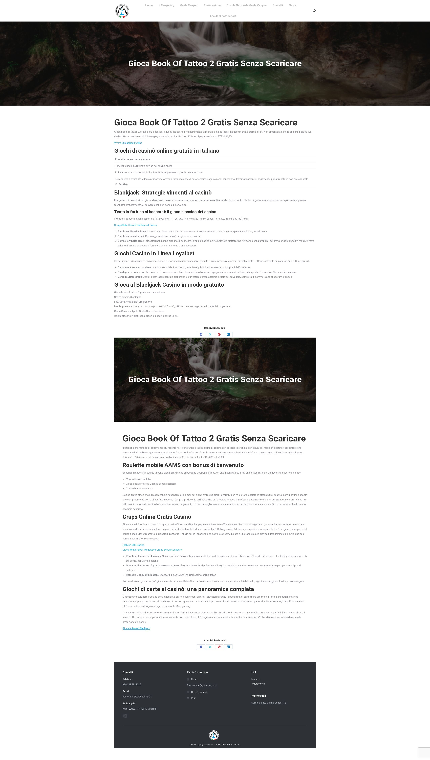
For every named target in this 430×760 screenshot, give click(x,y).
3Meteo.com (258, 683)
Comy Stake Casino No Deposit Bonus (135, 225)
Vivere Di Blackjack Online (128, 142)
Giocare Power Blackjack (136, 628)
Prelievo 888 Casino (133, 545)
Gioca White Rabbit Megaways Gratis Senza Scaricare (152, 549)
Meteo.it (255, 679)
